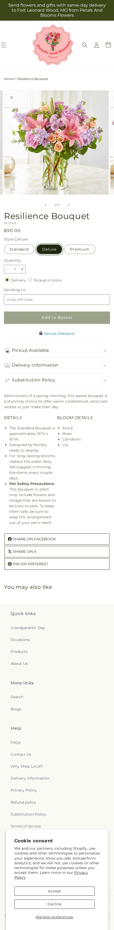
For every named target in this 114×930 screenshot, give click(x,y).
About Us (19, 663)
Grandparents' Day (28, 627)
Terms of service (26, 826)
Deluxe (49, 249)
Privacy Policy (24, 790)
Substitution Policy (28, 814)
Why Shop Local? (27, 766)
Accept (54, 891)
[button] (85, 45)
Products (19, 651)
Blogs (16, 709)
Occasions (20, 639)
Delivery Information (30, 778)
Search (17, 697)
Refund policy (23, 802)
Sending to (22, 290)
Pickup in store (48, 280)
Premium (80, 249)
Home (9, 79)
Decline (54, 904)
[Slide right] (68, 205)
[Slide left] (45, 205)
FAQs (16, 742)
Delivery (19, 280)
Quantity (12, 260)
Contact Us (21, 754)
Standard (19, 249)
